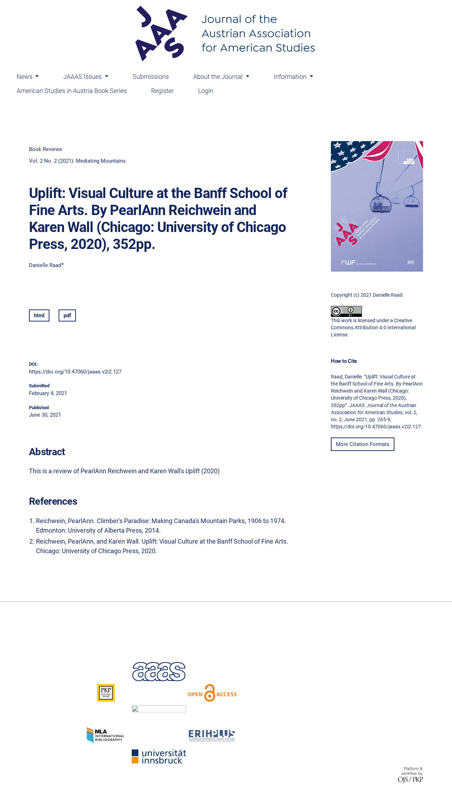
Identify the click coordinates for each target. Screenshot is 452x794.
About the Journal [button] (218, 76)
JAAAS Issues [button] (83, 76)
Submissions (151, 76)
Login (205, 90)
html (39, 315)
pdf (67, 315)
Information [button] (291, 76)
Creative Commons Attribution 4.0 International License (373, 328)
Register (162, 90)
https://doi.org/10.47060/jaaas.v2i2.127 (75, 372)
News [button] (25, 76)
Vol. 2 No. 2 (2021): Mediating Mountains (77, 161)
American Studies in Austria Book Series (72, 90)
